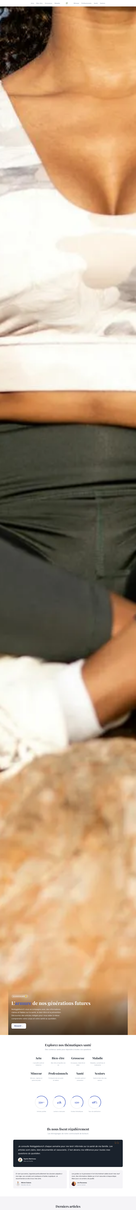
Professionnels (86, 3)
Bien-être (39, 3)
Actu (32, 3)
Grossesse (48, 3)
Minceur (76, 3)
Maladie (57, 3)
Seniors (102, 3)
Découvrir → (18, 1026)
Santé (96, 3)
